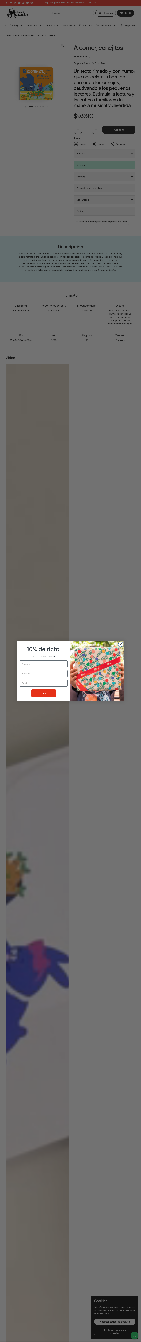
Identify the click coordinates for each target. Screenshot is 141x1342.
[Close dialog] (120, 644)
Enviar (44, 693)
